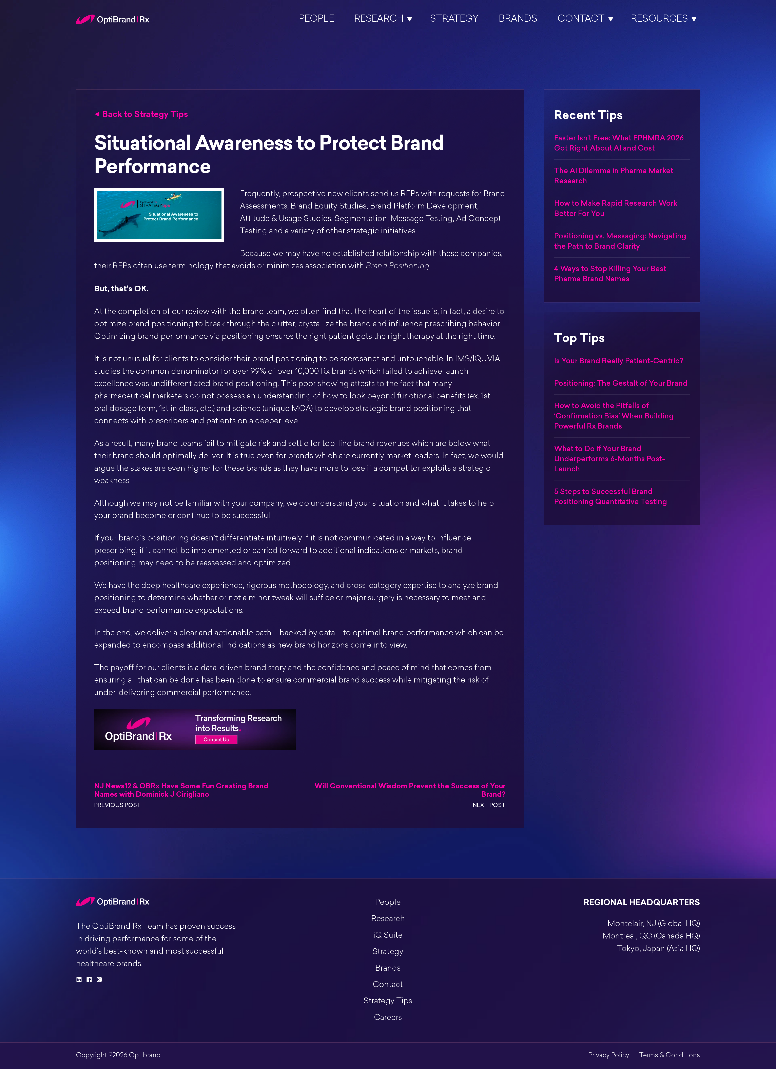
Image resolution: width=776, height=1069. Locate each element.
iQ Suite (388, 936)
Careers (388, 1018)
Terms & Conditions (669, 1055)
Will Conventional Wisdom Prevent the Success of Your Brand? (410, 790)
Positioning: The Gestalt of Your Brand (621, 383)
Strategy (454, 19)
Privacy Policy (608, 1055)
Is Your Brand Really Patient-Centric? (618, 360)
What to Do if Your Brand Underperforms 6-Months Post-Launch (609, 458)
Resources (659, 19)
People (316, 19)
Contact (581, 19)
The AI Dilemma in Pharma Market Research (613, 175)
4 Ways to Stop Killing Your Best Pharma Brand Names (610, 273)
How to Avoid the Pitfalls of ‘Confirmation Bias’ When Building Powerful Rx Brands (614, 415)
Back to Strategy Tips (145, 114)
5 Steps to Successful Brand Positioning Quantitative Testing (610, 496)
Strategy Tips (388, 1001)
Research (379, 19)
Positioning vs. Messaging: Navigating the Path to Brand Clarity (620, 241)
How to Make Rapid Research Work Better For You (615, 208)
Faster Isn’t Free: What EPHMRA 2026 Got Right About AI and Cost (619, 143)
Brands (518, 19)
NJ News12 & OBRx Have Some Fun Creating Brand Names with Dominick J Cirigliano (181, 790)
